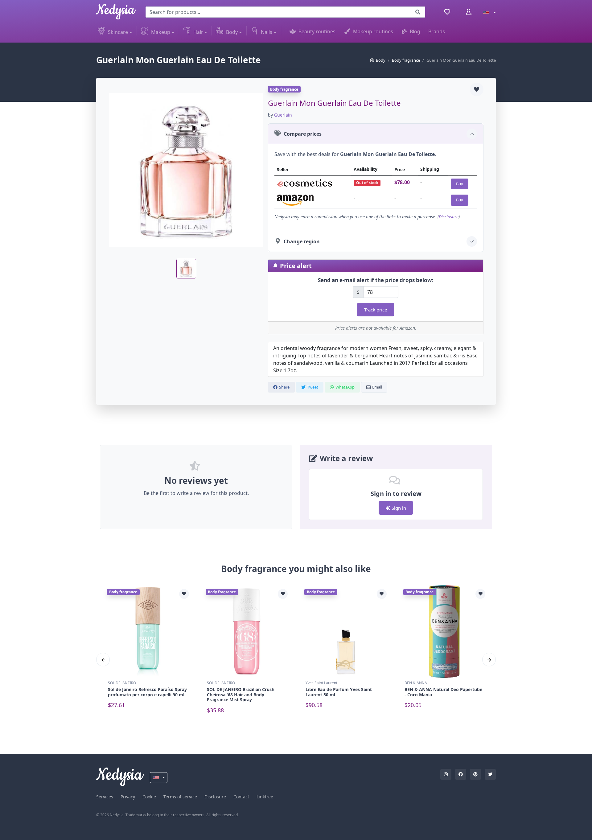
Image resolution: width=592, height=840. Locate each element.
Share (284, 387)
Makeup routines (373, 31)
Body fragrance (406, 60)
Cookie (149, 797)
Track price (375, 310)
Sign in (398, 508)
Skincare (118, 32)
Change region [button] (302, 241)
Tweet (312, 387)
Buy (459, 184)
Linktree (265, 797)
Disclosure (448, 217)
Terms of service (180, 797)
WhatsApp (345, 387)
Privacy (128, 797)
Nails (266, 32)
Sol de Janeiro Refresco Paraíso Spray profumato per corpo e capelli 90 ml (147, 692)
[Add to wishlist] (476, 89)
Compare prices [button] (303, 133)
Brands (436, 31)
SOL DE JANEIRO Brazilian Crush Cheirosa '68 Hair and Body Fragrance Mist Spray (240, 694)
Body (232, 32)
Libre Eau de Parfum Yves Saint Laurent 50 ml (339, 692)
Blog (415, 31)
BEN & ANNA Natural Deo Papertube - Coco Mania (443, 692)
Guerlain (283, 115)
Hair (198, 32)
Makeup (160, 32)
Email (377, 387)
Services (104, 797)
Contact (241, 797)
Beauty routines (316, 31)
